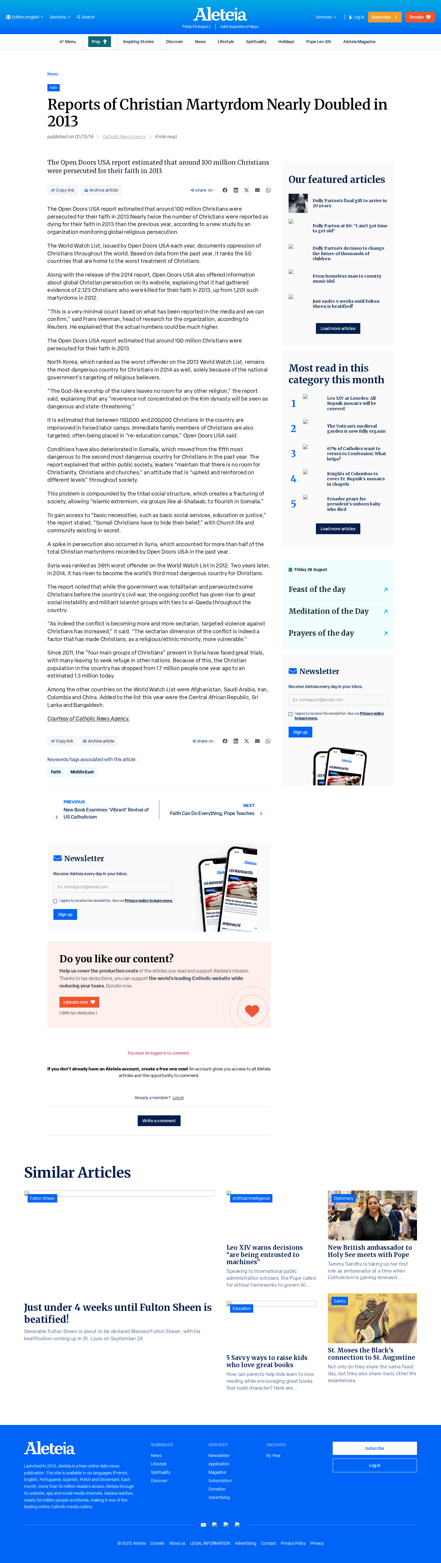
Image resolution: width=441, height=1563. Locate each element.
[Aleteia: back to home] (221, 14)
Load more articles (338, 328)
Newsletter (219, 1455)
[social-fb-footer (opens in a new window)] (215, 1525)
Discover (174, 41)
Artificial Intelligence (251, 1198)
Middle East (82, 772)
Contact (268, 1543)
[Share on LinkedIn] (235, 190)
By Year (273, 1455)
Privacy (317, 1543)
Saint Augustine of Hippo (239, 26)
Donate (417, 17)
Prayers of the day (321, 633)
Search (88, 17)
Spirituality (256, 41)
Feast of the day (317, 589)
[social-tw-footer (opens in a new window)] (226, 1525)
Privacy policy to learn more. (149, 900)
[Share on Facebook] (225, 190)
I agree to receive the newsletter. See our (116, 900)
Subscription (220, 1480)
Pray (96, 41)
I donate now (76, 1002)
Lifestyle (226, 41)
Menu (70, 41)
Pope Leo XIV (318, 41)
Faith (56, 772)
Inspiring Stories (138, 41)
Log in (358, 17)
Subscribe (381, 17)
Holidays (286, 41)
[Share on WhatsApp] (268, 190)
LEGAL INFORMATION (210, 1543)
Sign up (65, 914)
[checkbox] (55, 901)
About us (177, 1543)
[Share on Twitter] (246, 190)
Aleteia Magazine (359, 41)
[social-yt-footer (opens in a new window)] (203, 1525)
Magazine (217, 1472)
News (200, 41)
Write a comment (159, 1120)
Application (218, 1464)
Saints (340, 1301)
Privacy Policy (293, 1543)
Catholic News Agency (124, 137)
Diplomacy (343, 1198)
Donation (217, 1489)
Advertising (219, 1497)
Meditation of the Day (329, 611)
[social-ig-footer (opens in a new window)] (237, 1525)
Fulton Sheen (42, 1198)
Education (241, 1308)
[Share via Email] (257, 190)
